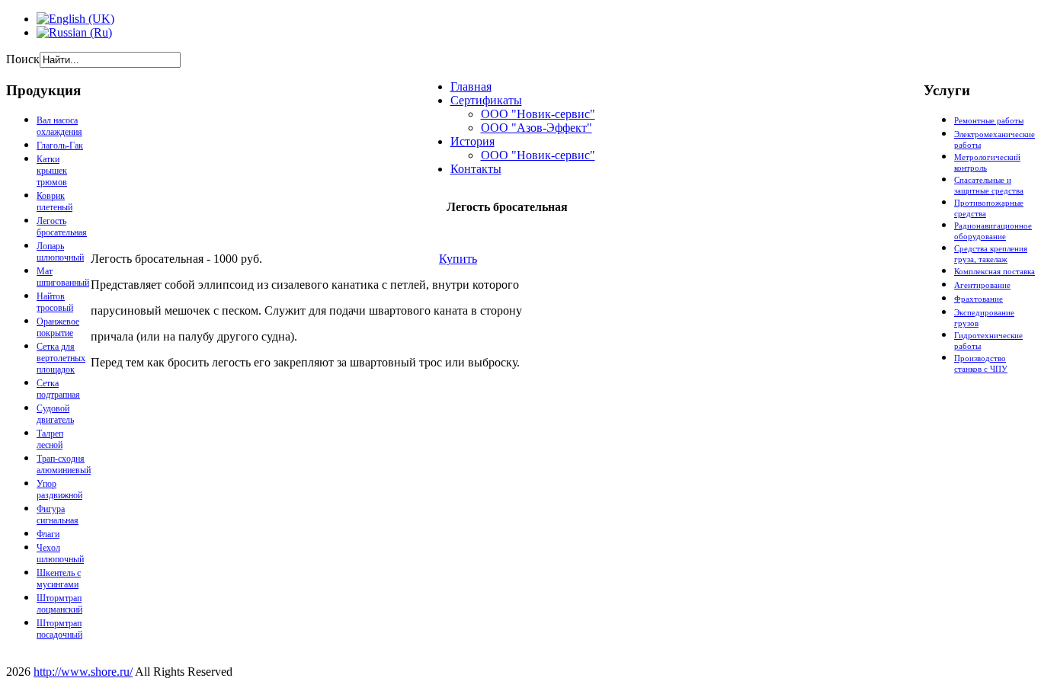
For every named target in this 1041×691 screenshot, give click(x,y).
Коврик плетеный (54, 201)
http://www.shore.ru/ (83, 671)
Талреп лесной (50, 439)
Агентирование (982, 285)
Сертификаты (486, 100)
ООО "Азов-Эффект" (536, 127)
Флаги (48, 534)
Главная (471, 86)
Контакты (475, 168)
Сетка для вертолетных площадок (61, 358)
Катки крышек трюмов (52, 170)
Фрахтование (978, 298)
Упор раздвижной (59, 489)
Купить (458, 258)
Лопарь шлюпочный (60, 252)
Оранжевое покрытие (58, 327)
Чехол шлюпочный (60, 553)
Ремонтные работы (988, 120)
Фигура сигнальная (57, 515)
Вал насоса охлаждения (59, 126)
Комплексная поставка (994, 271)
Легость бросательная (62, 227)
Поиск (23, 59)
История (472, 141)
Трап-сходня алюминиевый (64, 464)
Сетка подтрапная (58, 389)
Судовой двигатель (55, 414)
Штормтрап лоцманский (59, 604)
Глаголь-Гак (60, 145)
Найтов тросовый (55, 302)
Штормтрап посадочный (59, 629)
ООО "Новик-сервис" (538, 113)
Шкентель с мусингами (59, 579)
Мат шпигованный (63, 277)
